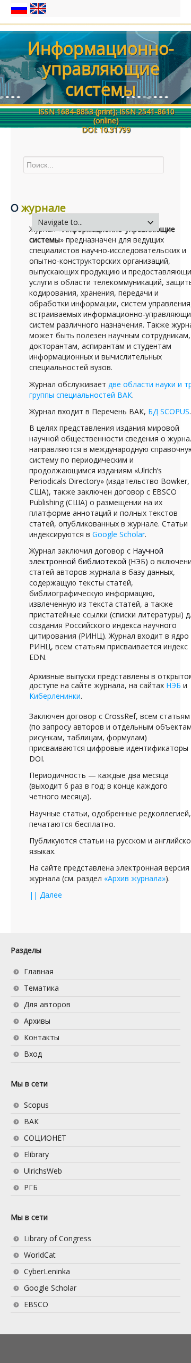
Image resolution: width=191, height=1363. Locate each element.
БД (168, 411)
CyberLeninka (47, 1271)
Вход (33, 1054)
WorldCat (40, 1255)
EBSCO (36, 1304)
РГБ (31, 1187)
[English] (38, 8)
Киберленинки (55, 696)
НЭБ (173, 685)
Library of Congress (57, 1238)
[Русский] (20, 8)
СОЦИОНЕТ (45, 1138)
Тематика (41, 988)
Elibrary (36, 1154)
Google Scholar (118, 534)
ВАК (31, 1121)
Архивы (37, 1021)
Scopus (36, 1105)
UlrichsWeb (43, 1171)
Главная (39, 971)
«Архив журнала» (135, 878)
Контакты (41, 1037)
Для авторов (47, 1004)
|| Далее (45, 895)
